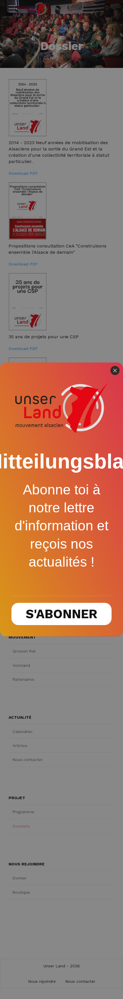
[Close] (115, 370)
